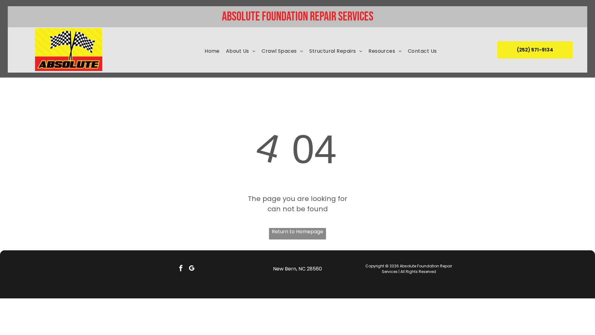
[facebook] (181, 269)
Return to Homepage (297, 231)
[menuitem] (212, 51)
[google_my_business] (191, 269)
